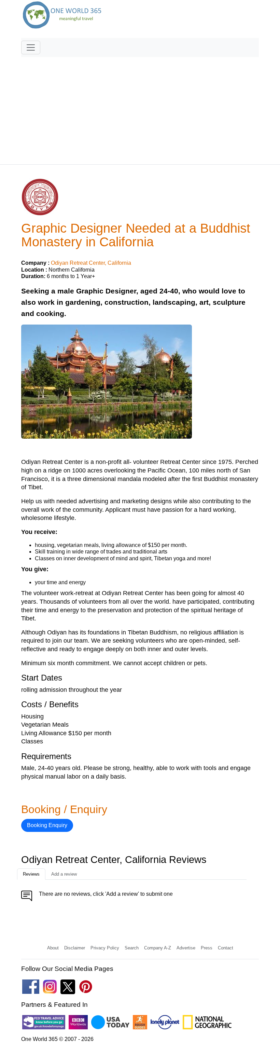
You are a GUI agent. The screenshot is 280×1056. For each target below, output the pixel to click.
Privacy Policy (104, 947)
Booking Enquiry (47, 825)
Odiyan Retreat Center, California (91, 263)
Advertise (186, 947)
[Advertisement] (140, 107)
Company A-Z (157, 947)
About (53, 947)
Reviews (31, 874)
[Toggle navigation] (30, 47)
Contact (225, 947)
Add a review (64, 874)
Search (132, 947)
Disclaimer (74, 947)
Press (206, 947)
